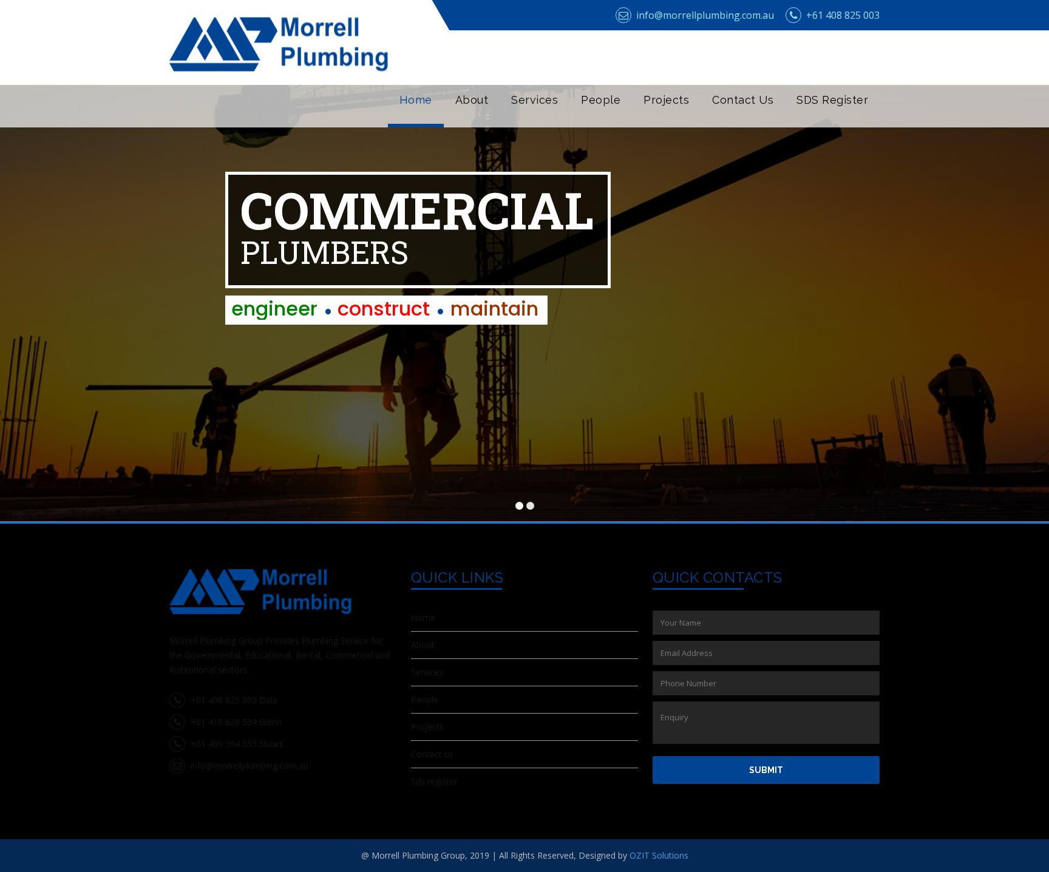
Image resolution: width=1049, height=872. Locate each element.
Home (415, 99)
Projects (666, 99)
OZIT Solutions (659, 855)
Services (534, 99)
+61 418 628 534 (222, 722)
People (600, 99)
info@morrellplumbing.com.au (704, 15)
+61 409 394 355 (222, 743)
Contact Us (742, 99)
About (472, 99)
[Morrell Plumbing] (278, 51)
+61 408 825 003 (842, 15)
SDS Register (832, 99)
